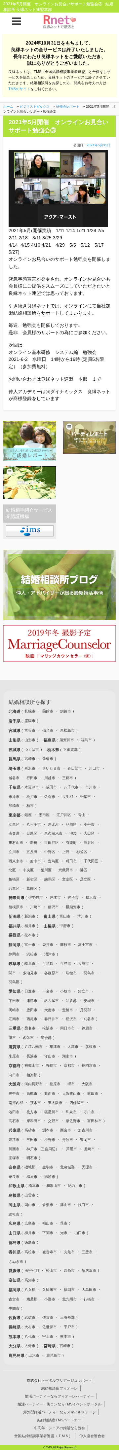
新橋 (33, 843)
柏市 (30, 806)
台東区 (14, 888)
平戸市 (69, 1327)
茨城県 (15, 749)
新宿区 (31, 879)
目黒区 (31, 833)
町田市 (71, 861)
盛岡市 (29, 721)
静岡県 (15, 945)
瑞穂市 (71, 973)
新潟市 (29, 916)
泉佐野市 (73, 1121)
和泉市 (71, 1112)
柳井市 (29, 1233)
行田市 (31, 778)
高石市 (14, 1121)
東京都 (15, 815)
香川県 (15, 1252)
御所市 (49, 1177)
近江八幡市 (33, 1047)
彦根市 (90, 1047)
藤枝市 (65, 945)
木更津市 (31, 787)
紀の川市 (75, 1186)
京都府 (15, 1065)
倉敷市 (47, 1205)
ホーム (8, 106)
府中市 (35, 861)
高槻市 (31, 1093)
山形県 (15, 740)
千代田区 (91, 861)
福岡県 (15, 1290)
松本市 (29, 935)
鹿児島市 (53, 1355)
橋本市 (33, 1186)
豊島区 (53, 861)
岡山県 (15, 1205)
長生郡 (67, 797)
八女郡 (29, 1290)
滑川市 (82, 916)
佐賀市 (47, 1317)
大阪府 (15, 1084)
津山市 (65, 1205)
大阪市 (87, 1084)
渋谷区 (89, 843)
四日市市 (67, 1028)
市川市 (90, 787)
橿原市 (31, 1177)
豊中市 (14, 1093)
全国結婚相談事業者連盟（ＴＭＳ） (43, 1436)
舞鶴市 (51, 1065)
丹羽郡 (85, 1010)
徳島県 (15, 1242)
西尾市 (31, 1019)
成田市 (51, 787)
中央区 (28, 870)
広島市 (29, 1223)
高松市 (29, 1252)
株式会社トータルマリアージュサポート (59, 1380)
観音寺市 (49, 1252)
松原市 (55, 1084)
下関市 (47, 1233)
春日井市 (51, 1019)
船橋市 (14, 806)
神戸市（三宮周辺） (42, 1149)
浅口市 (83, 1205)
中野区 (49, 852)
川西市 (14, 1149)
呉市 (63, 1223)
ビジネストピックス (35, 106)
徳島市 (29, 1242)
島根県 (15, 1195)
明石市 (31, 1158)
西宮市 (65, 1130)
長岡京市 (89, 1065)
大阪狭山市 (71, 1093)
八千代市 (71, 787)
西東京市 (16, 861)
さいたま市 (51, 768)
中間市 (14, 1308)
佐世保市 (49, 1327)
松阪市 (47, 1028)
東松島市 (67, 730)
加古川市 (85, 1130)
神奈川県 (17, 897)
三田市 (31, 1140)
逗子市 (73, 897)
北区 (12, 870)
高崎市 (29, 759)
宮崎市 (65, 1346)
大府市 (49, 1010)
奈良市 (14, 1177)
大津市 (72, 1047)
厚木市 (55, 897)
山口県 (15, 1233)
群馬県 (15, 759)
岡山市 (29, 1205)
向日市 (14, 1075)
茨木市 (35, 1103)
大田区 (89, 833)
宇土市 (47, 1336)
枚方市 (31, 1112)
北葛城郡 (67, 1167)
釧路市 (65, 711)
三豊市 (87, 1252)
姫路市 (14, 1140)
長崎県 (15, 1327)
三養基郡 (67, 1317)
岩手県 (15, 721)
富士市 (29, 945)
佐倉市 (49, 797)
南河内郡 (16, 1103)
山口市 (79, 1233)
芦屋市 (71, 1149)
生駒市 (47, 1167)
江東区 (14, 824)
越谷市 (14, 778)
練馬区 (49, 879)
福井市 (29, 926)
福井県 (15, 926)
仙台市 (47, 730)
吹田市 (92, 1093)
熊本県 (15, 1336)
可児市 (65, 963)
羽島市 (89, 973)
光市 (63, 1233)
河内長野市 (33, 1084)
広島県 (15, 1223)
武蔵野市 (66, 870)
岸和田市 (33, 1121)
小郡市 (49, 1299)
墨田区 (44, 815)
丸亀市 (69, 1252)
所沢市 (29, 768)
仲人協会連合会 (92, 1436)
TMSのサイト (19, 89)
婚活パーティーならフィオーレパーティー (59, 1396)
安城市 (89, 1001)
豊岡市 (85, 1140)
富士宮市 (85, 945)
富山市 (65, 916)
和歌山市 (53, 1186)
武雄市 (29, 1317)
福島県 (50, 740)
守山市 (49, 1056)
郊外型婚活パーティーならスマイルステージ (59, 1412)
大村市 (29, 1327)
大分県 (15, 1346)
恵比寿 (53, 824)
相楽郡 (31, 1075)
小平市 (89, 824)
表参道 (14, 833)
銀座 (28, 815)
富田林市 (94, 1121)
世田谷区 (51, 843)
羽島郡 (14, 982)
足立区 (85, 879)
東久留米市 (53, 833)
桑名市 (29, 1028)
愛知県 (15, 991)
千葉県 (15, 787)
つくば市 (31, 749)
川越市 (49, 778)
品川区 (71, 824)
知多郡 (71, 1001)
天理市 (87, 1167)
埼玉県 (15, 768)
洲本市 (47, 1130)
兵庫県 (15, 1130)
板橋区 (14, 879)
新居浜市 (89, 1270)
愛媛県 (15, 1270)
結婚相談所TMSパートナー (59, 1420)
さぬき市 (16, 1261)
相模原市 (16, 907)
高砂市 (29, 1130)
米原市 (14, 1056)
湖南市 (67, 1056)
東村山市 (16, 843)
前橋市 (47, 759)
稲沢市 (71, 1019)
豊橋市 (67, 1010)
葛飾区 (31, 888)
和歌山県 (17, 1186)
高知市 (29, 1280)
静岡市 (14, 954)
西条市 (69, 1270)
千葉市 (85, 797)
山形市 (29, 740)
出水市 (33, 1355)
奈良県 (15, 1167)
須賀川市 (67, 740)
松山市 (51, 1270)
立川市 (14, 852)
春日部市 (74, 768)
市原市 (14, 797)
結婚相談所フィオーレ (59, 1388)
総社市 (14, 1214)
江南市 (14, 1019)
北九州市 (69, 1299)
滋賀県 (15, 1047)
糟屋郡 (31, 1299)
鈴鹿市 (87, 1028)
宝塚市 (14, 1158)
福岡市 (69, 1290)
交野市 (53, 1121)
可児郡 (47, 963)
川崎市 (35, 907)
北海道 (15, 711)
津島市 (31, 1001)
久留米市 (49, 1290)
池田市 (14, 1112)
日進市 (29, 991)
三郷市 (67, 778)
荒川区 (46, 870)
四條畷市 (76, 1103)
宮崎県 (50, 1346)
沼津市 (49, 954)
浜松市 (31, 954)
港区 (83, 870)
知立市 (83, 991)
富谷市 (29, 730)
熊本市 (65, 1336)
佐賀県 (15, 1317)
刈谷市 (89, 1019)
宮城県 (15, 730)
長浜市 (31, 1056)
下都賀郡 (70, 749)
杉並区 (81, 852)
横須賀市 (73, 907)
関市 (12, 973)
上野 (65, 852)
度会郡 (46, 1038)
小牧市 (65, 991)
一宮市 (47, 991)
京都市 (69, 1065)
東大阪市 (55, 1103)
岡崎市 (14, 1010)
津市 (12, 1038)
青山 (81, 815)
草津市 (55, 1047)
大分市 (29, 1346)
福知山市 (31, 1065)
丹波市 (67, 1140)
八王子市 (33, 824)
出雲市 (29, 1195)
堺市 (71, 1084)
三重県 (15, 1028)
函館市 (47, 711)
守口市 (89, 1112)
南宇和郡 (31, 1270)
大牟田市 (89, 1290)
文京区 (67, 879)
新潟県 (15, 916)
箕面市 (49, 1093)
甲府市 (65, 926)
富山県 (50, 916)
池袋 (73, 833)
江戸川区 (64, 815)
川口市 (94, 768)
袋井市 (47, 945)
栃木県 (53, 749)
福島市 (86, 740)
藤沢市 (53, 907)
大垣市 (83, 963)
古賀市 (14, 1299)
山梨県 (50, 926)
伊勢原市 (35, 897)
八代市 (29, 1336)
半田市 (14, 1001)
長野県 (15, 935)
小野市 (49, 1140)
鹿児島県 (17, 1355)
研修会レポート (67, 106)
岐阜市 (29, 963)
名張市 (28, 1038)
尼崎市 (89, 1149)
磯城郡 (29, 1167)
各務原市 (51, 973)
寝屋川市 (51, 1112)
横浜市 (91, 897)
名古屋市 (51, 1001)
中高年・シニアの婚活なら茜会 (59, 1428)
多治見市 (30, 973)
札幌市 (29, 711)
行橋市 (89, 1299)
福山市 (47, 1223)
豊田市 (31, 1010)
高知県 (15, 1280)
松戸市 (31, 797)
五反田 (31, 852)
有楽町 (71, 843)
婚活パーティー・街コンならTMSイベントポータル (59, 1404)
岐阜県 (15, 963)
